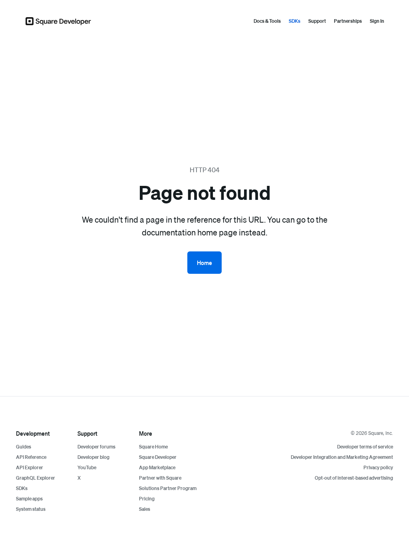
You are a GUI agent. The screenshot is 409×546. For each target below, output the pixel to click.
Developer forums (96, 447)
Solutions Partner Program (168, 488)
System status (31, 509)
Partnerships (348, 21)
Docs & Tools (267, 21)
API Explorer (29, 467)
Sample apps (29, 499)
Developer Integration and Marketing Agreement (342, 457)
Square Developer (158, 457)
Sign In (377, 21)
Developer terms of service (365, 447)
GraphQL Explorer (35, 478)
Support (317, 21)
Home (204, 262)
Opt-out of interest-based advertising (354, 478)
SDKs (294, 21)
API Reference (31, 457)
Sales (144, 509)
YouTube (86, 467)
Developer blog (93, 457)
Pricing (147, 499)
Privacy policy (378, 467)
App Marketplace (157, 467)
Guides (23, 447)
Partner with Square (160, 478)
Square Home (153, 447)
